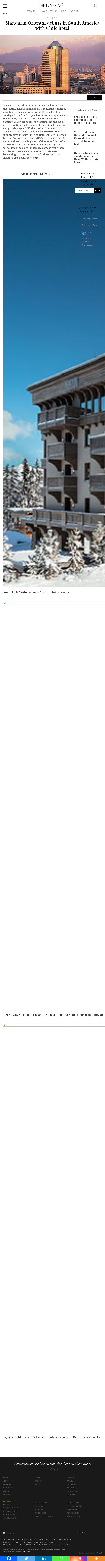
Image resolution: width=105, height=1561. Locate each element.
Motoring (71, 1488)
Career (6, 1491)
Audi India (39, 1509)
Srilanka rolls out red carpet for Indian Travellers (85, 119)
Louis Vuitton (73, 1503)
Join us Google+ (88, 245)
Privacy (38, 1484)
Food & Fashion (73, 1513)
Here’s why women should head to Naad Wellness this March (86, 158)
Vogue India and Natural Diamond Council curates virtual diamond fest (85, 138)
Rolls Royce (40, 1513)
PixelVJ (99, 1553)
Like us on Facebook (90, 219)
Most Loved (88, 109)
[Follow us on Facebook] (91, 1532)
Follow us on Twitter (90, 225)
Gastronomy (72, 1484)
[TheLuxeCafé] (51, 6)
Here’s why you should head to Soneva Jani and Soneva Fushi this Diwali (53, 1014)
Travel (31, 11)
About (74, 11)
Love (94, 97)
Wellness (71, 1494)
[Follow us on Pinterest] (94, 1536)
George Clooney (10, 1508)
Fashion (70, 1477)
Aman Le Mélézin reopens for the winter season (36, 592)
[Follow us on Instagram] (101, 1536)
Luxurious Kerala (74, 1506)
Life (63, 11)
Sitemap (6, 1494)
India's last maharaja (44, 1516)
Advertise (7, 1484)
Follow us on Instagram (87, 239)
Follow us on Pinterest (87, 232)
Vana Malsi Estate (74, 1516)
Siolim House (40, 1506)
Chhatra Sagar (9, 1518)
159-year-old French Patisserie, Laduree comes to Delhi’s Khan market (52, 1437)
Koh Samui (7, 1504)
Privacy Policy (26, 1551)
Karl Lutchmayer (10, 1514)
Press (37, 1477)
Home (5, 14)
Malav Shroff (73, 1509)
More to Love (35, 174)
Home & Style (48, 11)
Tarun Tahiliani (41, 1503)
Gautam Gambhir (10, 1511)
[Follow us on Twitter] (97, 1532)
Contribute (8, 1488)
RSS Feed (39, 1481)
